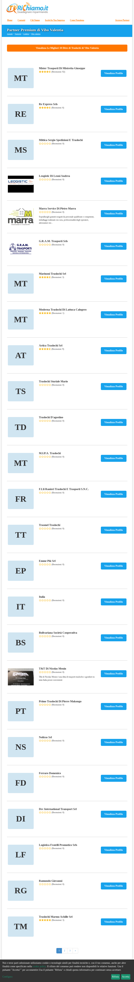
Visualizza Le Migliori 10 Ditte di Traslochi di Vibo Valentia (67, 48)
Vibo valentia (35, 34)
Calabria (26, 34)
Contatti (21, 20)
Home (9, 20)
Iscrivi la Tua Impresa (55, 20)
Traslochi (18, 34)
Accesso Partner (122, 20)
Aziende (10, 34)
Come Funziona (77, 20)
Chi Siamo (35, 20)
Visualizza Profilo (113, 73)
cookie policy (39, 966)
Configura (7, 976)
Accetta (125, 976)
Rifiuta (115, 976)
